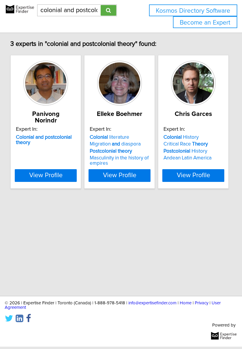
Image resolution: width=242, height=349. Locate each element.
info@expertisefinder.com (152, 303)
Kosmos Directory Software (193, 11)
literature (109, 137)
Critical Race (185, 144)
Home (186, 303)
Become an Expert (205, 23)
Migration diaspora (115, 144)
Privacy (201, 303)
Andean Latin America (187, 158)
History (181, 137)
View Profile (46, 175)
